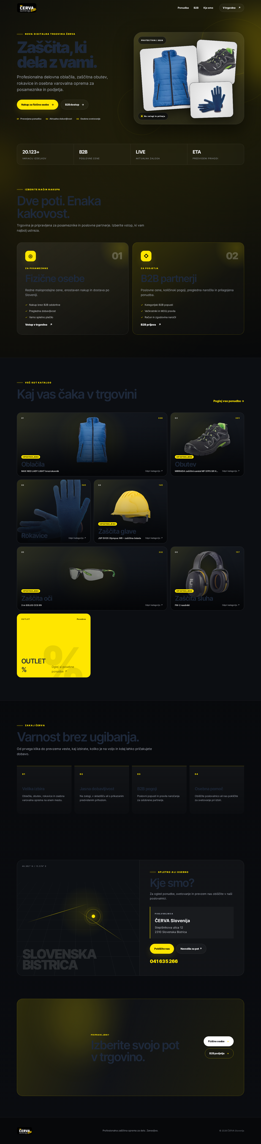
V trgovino (232, 7)
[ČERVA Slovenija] (27, 8)
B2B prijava (151, 324)
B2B (196, 7)
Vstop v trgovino (38, 324)
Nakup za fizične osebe (37, 104)
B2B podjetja (219, 1053)
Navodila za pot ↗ (191, 948)
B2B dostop (74, 104)
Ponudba (183, 7)
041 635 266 (164, 961)
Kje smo (208, 7)
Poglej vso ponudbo (228, 401)
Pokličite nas (162, 948)
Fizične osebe (218, 1041)
